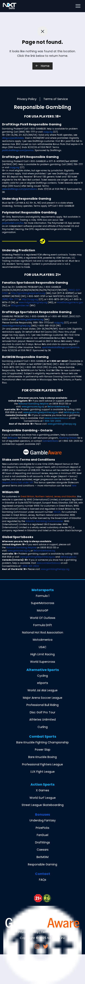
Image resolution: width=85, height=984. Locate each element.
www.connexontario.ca (56, 418)
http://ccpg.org (30, 299)
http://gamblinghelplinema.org (28, 293)
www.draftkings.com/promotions (19, 189)
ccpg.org (48, 131)
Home (45, 66)
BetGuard (12, 437)
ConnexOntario (50, 441)
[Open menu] (78, 6)
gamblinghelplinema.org (29, 319)
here (74, 485)
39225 (57, 512)
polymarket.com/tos (13, 223)
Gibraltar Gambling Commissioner (44, 521)
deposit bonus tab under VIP (17, 482)
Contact (42, 873)
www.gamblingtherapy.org (62, 423)
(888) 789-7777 (10, 299)
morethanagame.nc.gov (70, 302)
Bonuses (42, 814)
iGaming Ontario (68, 437)
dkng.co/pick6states (13, 138)
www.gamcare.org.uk (33, 406)
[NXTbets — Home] (9, 6)
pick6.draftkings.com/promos (18, 150)
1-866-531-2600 (52, 421)
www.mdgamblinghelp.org (33, 302)
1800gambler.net (20, 305)
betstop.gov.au (71, 412)
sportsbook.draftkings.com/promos (60, 347)
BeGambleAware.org (58, 406)
